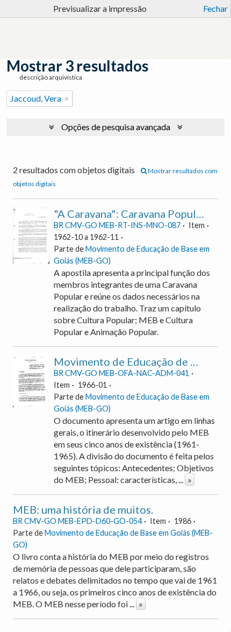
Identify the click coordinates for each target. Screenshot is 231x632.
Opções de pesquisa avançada (116, 127)
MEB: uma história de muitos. (83, 509)
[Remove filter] (66, 98)
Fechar (215, 8)
